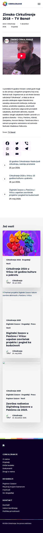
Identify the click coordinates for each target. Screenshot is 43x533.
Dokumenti (7, 468)
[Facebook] (7, 143)
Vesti (8, 264)
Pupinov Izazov (9, 483)
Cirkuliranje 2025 (13, 320)
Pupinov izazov (12, 398)
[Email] (17, 153)
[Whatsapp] (7, 148)
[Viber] (26, 143)
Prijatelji (6, 462)
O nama (6, 459)
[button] (39, 4)
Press (33, 324)
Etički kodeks (8, 465)
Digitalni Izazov (13, 324)
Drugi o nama (9, 471)
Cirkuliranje (11, 24)
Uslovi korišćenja (10, 508)
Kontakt (6, 505)
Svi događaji (8, 493)
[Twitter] (17, 143)
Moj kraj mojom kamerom (14, 487)
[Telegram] (26, 148)
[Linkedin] (7, 153)
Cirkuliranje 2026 (13, 260)
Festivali (6, 490)
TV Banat (11, 132)
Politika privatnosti (11, 511)
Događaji (14, 27)
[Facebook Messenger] (17, 148)
